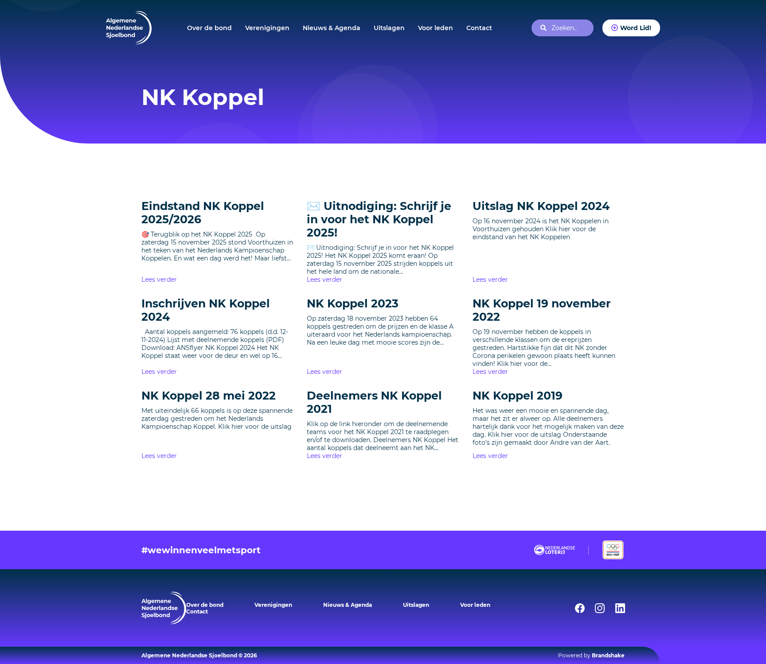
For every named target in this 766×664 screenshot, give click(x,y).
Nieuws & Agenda (331, 28)
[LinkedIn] (614, 608)
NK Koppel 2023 (353, 303)
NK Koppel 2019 (518, 395)
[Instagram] (594, 608)
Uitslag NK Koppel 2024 (541, 206)
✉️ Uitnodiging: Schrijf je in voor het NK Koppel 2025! (379, 219)
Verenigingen (267, 28)
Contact (479, 28)
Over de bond (209, 28)
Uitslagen (389, 28)
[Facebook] (574, 608)
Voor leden (435, 28)
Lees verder (159, 279)
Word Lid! (635, 28)
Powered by (591, 655)
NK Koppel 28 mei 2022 (208, 395)
